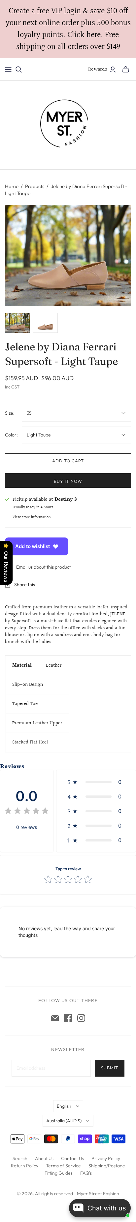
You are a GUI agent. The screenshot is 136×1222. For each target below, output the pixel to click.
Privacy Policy (105, 1158)
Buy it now (68, 481)
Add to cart (68, 460)
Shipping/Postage (106, 1166)
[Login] (112, 69)
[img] (26, 812)
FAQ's (86, 1173)
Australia (64, 1121)
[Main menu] (8, 69)
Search (20, 1158)
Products (34, 186)
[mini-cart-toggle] (125, 69)
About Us (44, 1158)
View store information (32, 517)
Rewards (97, 69)
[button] (96, 782)
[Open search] (19, 69)
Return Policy (24, 1166)
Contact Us (72, 1158)
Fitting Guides (59, 1173)
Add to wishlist (32, 546)
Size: (10, 413)
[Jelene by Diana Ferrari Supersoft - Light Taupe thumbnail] (17, 323)
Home (11, 186)
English (64, 1106)
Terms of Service (63, 1166)
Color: (11, 435)
